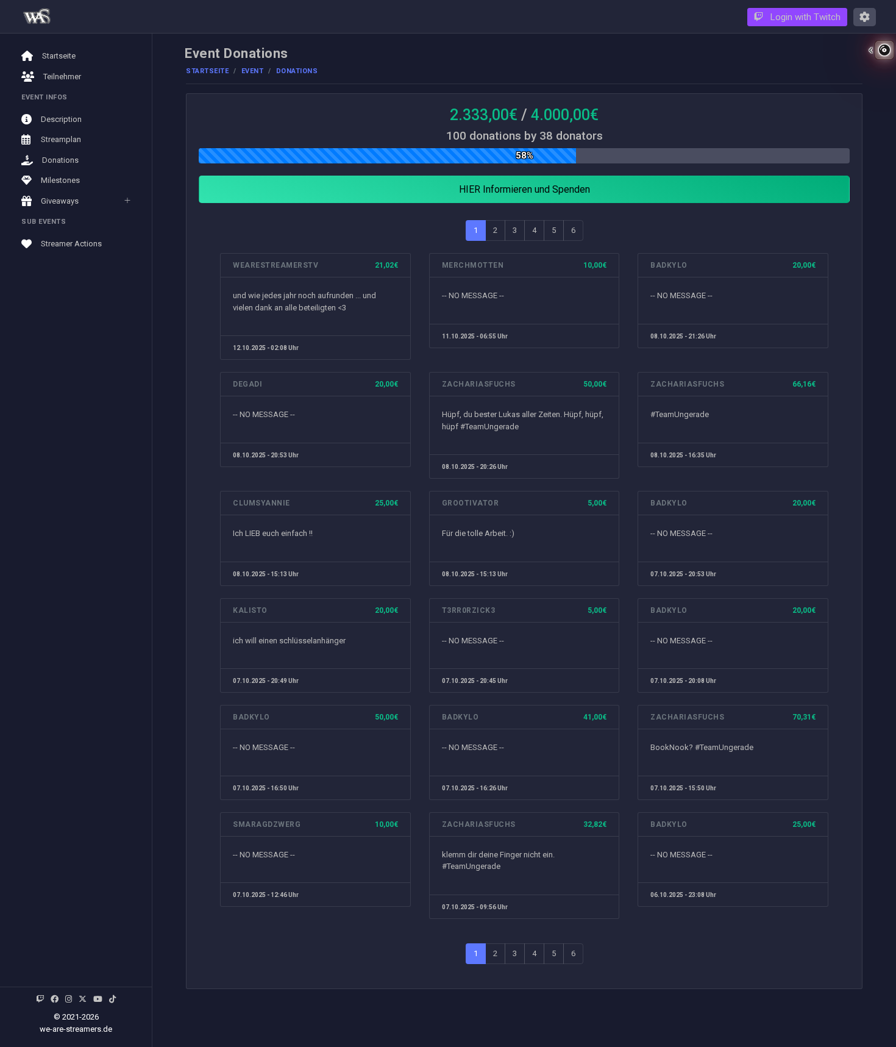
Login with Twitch (804, 17)
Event (252, 71)
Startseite (207, 71)
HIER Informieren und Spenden (524, 189)
